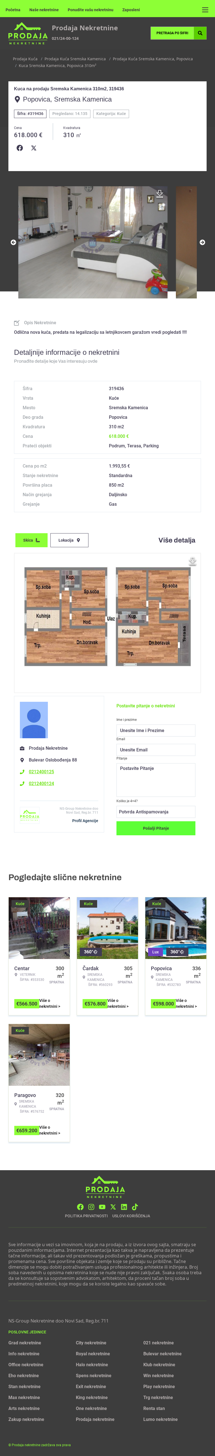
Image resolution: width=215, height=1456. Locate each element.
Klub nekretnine (159, 1364)
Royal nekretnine (93, 1353)
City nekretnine (91, 1342)
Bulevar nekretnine (162, 1353)
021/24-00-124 (65, 38)
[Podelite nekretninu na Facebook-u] (21, 148)
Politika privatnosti (86, 1216)
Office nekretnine (25, 1364)
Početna (13, 10)
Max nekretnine (24, 1397)
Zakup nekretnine (26, 1419)
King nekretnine (92, 1397)
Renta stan (154, 1408)
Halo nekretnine (92, 1364)
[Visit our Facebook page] (80, 1207)
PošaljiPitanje (156, 828)
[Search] (200, 33)
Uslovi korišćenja (131, 1216)
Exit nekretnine (91, 1386)
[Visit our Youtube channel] (102, 1207)
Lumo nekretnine (160, 1419)
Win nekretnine (158, 1375)
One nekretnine (91, 1408)
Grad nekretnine (24, 1342)
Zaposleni (131, 10)
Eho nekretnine (23, 1375)
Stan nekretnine (24, 1386)
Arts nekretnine (24, 1408)
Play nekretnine (159, 1386)
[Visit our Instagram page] (91, 1207)
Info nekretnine (23, 1353)
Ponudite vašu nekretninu (90, 10)
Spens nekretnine (93, 1375)
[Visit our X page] (113, 1207)
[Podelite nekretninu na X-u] (35, 148)
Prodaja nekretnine (95, 1419)
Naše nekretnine (44, 10)
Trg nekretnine (158, 1397)
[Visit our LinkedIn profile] (124, 1207)
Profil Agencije (85, 820)
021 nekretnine (158, 1342)
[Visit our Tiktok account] (135, 1207)
